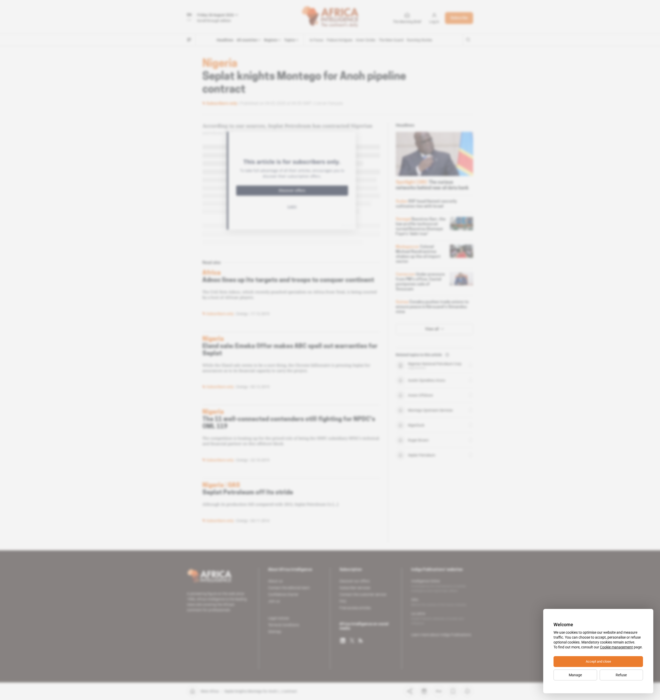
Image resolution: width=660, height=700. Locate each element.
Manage (575, 675)
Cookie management (616, 647)
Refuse (621, 675)
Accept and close (598, 661)
